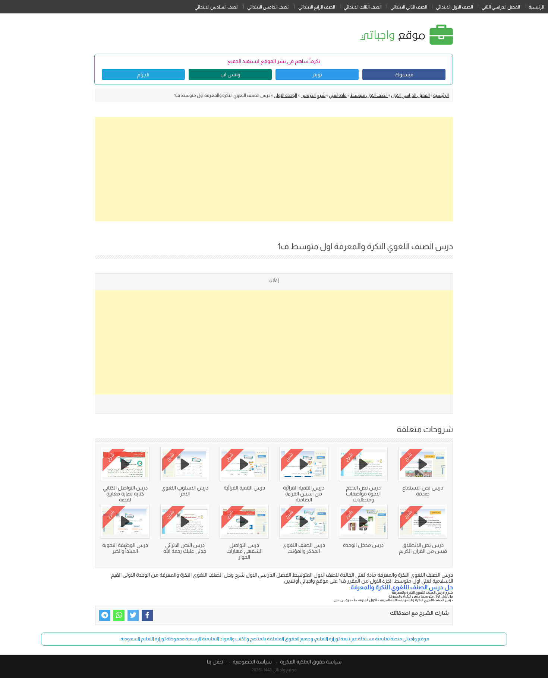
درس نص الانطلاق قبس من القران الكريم (423, 548)
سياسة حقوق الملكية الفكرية (310, 662)
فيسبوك (403, 74)
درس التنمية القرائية (244, 488)
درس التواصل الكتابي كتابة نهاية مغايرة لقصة (125, 494)
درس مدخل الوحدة (363, 545)
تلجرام (143, 74)
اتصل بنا (215, 662)
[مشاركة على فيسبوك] (147, 615)
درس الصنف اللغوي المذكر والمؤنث (304, 548)
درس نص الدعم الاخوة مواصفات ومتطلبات (363, 494)
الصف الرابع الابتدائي (316, 7)
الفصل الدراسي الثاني (501, 7)
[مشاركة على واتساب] (119, 615)
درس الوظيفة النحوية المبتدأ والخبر (125, 548)
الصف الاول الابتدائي (454, 7)
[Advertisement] (274, 169)
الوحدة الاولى (285, 95)
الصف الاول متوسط (369, 95)
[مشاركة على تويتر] (133, 615)
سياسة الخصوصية (252, 662)
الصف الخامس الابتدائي (268, 7)
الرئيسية (536, 7)
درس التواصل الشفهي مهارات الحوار (244, 551)
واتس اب (230, 74)
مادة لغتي (338, 95)
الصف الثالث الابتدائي (363, 7)
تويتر (317, 74)
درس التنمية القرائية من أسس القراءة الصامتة (303, 494)
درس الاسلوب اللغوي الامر (184, 491)
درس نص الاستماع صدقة (422, 491)
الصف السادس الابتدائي (217, 7)
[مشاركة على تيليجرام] (104, 615)
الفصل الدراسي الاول (410, 95)
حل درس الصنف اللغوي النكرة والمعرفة (401, 587)
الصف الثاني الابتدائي (408, 7)
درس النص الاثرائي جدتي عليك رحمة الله (184, 548)
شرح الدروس (312, 95)
